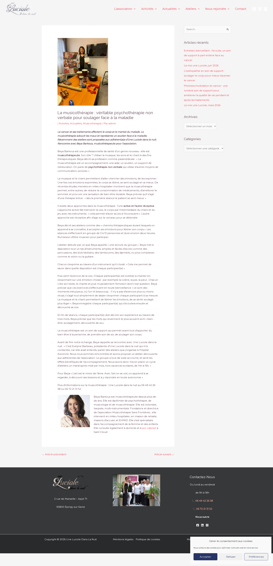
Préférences (256, 556)
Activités (64, 123)
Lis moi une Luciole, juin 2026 (201, 65)
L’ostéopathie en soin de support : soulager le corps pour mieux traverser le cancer (207, 75)
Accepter (205, 556)
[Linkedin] (260, 9)
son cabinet (149, 428)
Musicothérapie (92, 123)
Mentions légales (123, 539)
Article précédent (54, 454)
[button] (134, 9)
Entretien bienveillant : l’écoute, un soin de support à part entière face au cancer (207, 55)
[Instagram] (265, 9)
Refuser (231, 556)
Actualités (76, 123)
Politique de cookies (148, 539)
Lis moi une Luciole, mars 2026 (202, 105)
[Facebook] (254, 9)
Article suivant (164, 454)
